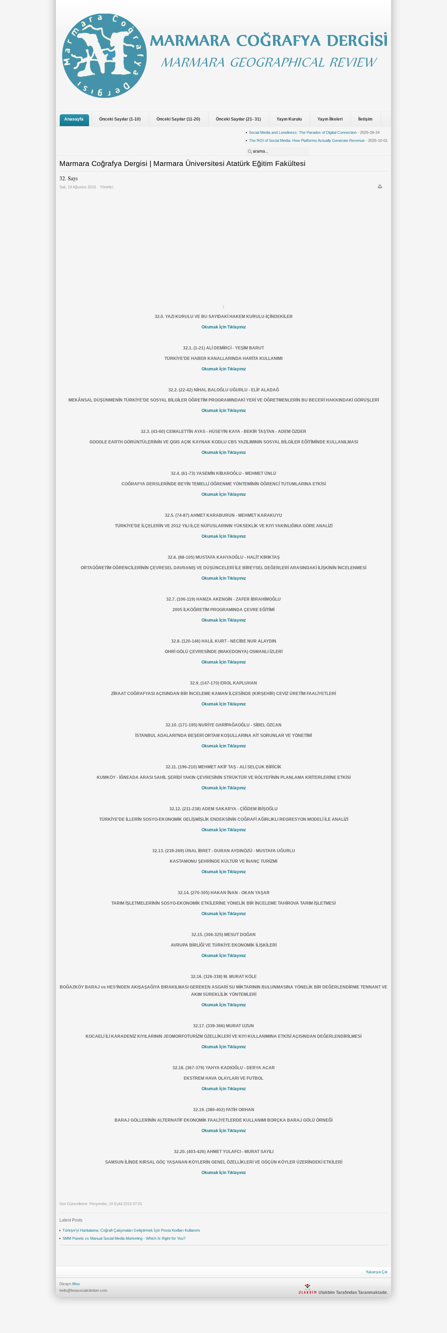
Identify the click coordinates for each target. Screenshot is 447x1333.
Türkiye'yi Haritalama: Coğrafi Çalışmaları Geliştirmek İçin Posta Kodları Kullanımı (131, 1230)
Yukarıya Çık (377, 1272)
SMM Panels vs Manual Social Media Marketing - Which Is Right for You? (124, 1238)
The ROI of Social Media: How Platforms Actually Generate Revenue (307, 140)
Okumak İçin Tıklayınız (223, 327)
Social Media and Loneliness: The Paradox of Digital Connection (303, 132)
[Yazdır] (380, 188)
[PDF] (387, 188)
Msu (76, 1284)
